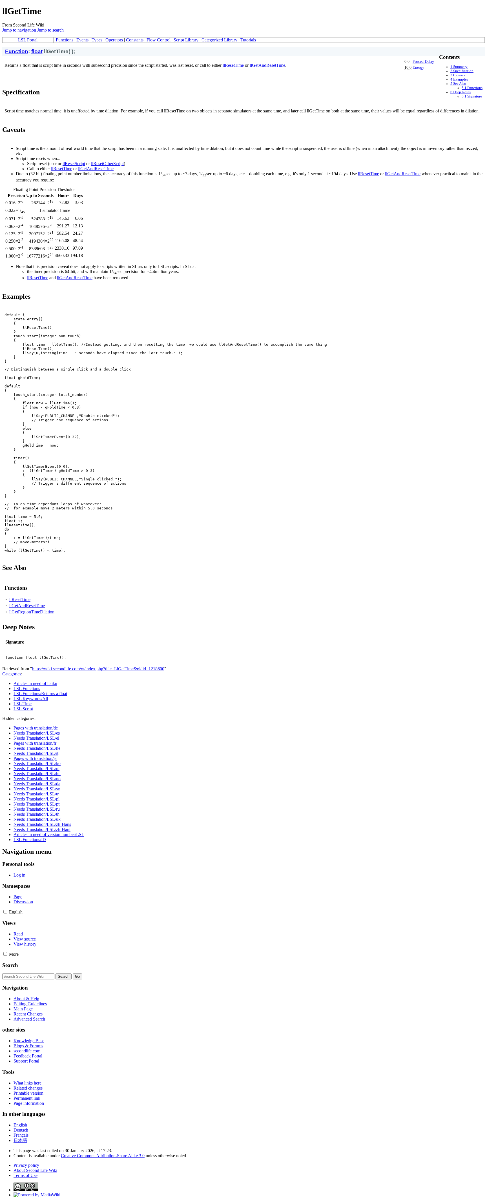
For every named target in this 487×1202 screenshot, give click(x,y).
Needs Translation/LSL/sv (37, 788)
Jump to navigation (19, 30)
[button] (5, 911)
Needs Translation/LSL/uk (37, 819)
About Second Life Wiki (35, 1170)
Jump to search (50, 30)
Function (16, 51)
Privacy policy (26, 1165)
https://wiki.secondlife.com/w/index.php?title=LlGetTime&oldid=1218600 (98, 668)
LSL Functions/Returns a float (40, 693)
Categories (11, 673)
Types (97, 39)
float (37, 51)
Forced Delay (423, 61)
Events (82, 39)
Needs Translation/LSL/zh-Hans (42, 824)
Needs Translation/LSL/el (36, 738)
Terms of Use (25, 1175)
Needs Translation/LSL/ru (37, 809)
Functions (64, 39)
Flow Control (159, 39)
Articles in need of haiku (35, 683)
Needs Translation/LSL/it (36, 753)
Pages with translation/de (36, 728)
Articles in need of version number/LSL (49, 834)
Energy (418, 67)
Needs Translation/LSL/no (37, 778)
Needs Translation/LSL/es (37, 733)
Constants (134, 39)
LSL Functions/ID (30, 839)
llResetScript (74, 163)
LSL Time (23, 703)
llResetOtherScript (107, 163)
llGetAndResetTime (267, 65)
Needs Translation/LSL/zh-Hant (42, 829)
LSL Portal (27, 39)
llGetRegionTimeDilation (31, 611)
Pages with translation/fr (35, 743)
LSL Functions (27, 688)
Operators (114, 39)
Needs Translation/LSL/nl (36, 768)
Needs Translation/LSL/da (37, 783)
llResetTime (233, 65)
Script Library (186, 39)
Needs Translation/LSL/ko (37, 763)
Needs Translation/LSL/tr (36, 793)
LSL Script (23, 708)
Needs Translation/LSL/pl (36, 799)
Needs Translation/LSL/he (37, 748)
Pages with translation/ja (35, 758)
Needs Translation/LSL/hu (37, 773)
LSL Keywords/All (31, 698)
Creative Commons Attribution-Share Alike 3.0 (103, 1155)
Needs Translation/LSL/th (36, 814)
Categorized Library (219, 39)
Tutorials (248, 39)
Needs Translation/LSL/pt (36, 804)
